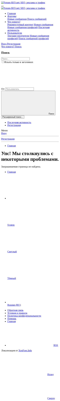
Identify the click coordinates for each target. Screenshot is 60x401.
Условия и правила (17, 313)
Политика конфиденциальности (24, 315)
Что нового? (13, 21)
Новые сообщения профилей (22, 27)
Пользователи (14, 33)
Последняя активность (19, 122)
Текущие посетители (18, 35)
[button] (24, 86)
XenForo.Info (25, 350)
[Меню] (2, 6)
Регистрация (14, 125)
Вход (3, 133)
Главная (11, 13)
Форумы (11, 16)
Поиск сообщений (36, 19)
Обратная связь (15, 310)
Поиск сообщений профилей (33, 38)
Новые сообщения (17, 19)
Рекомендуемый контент (20, 24)
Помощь (11, 318)
